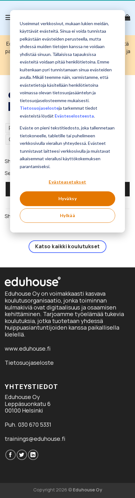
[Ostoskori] (127, 17)
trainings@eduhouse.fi (35, 438)
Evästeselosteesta (74, 115)
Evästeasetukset (67, 181)
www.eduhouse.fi (28, 348)
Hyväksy (67, 198)
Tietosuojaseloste (39, 108)
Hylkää (67, 215)
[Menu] (9, 17)
